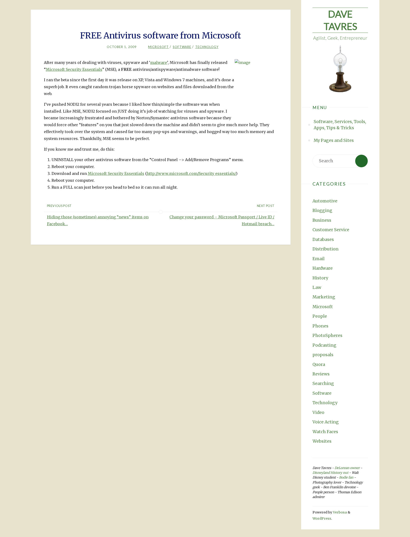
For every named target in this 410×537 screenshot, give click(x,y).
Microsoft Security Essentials (74, 69)
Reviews (321, 374)
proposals (322, 354)
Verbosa (339, 512)
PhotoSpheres (327, 335)
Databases (323, 239)
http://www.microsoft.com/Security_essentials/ (191, 173)
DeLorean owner (347, 468)
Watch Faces (325, 431)
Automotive (324, 201)
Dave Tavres (340, 20)
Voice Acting (325, 422)
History (320, 278)
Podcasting (324, 345)
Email (318, 258)
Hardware (322, 268)
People (319, 316)
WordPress (321, 518)
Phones (320, 326)
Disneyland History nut (330, 473)
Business (321, 220)
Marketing (323, 297)
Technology (324, 402)
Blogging (322, 210)
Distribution (325, 249)
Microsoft (322, 306)
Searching (323, 383)
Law (316, 287)
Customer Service (330, 229)
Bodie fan (346, 477)
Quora (318, 364)
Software (321, 393)
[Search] (361, 161)
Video (318, 412)
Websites (321, 441)
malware (158, 62)
